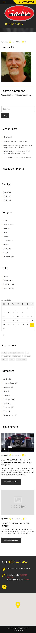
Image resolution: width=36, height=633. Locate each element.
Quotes (6, 244)
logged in (13, 95)
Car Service (6, 356)
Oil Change (26, 356)
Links (5, 232)
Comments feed (9, 284)
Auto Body (12, 353)
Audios (6, 220)
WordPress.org (9, 288)
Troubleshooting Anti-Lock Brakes (16, 141)
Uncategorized (9, 257)
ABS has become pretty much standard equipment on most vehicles (18, 146)
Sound (12, 359)
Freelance (7, 228)
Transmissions (21, 359)
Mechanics (16, 356)
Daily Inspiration (9, 224)
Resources (7, 249)
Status (6, 253)
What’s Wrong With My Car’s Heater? (17, 157)
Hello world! (8, 137)
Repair (4, 359)
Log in (6, 276)
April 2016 (7, 201)
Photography (8, 240)
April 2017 (7, 197)
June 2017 (7, 192)
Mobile (6, 236)
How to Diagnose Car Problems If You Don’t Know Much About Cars (17, 152)
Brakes (20, 353)
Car (27, 353)
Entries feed (8, 280)
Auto (4, 353)
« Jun (3, 335)
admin (5, 42)
